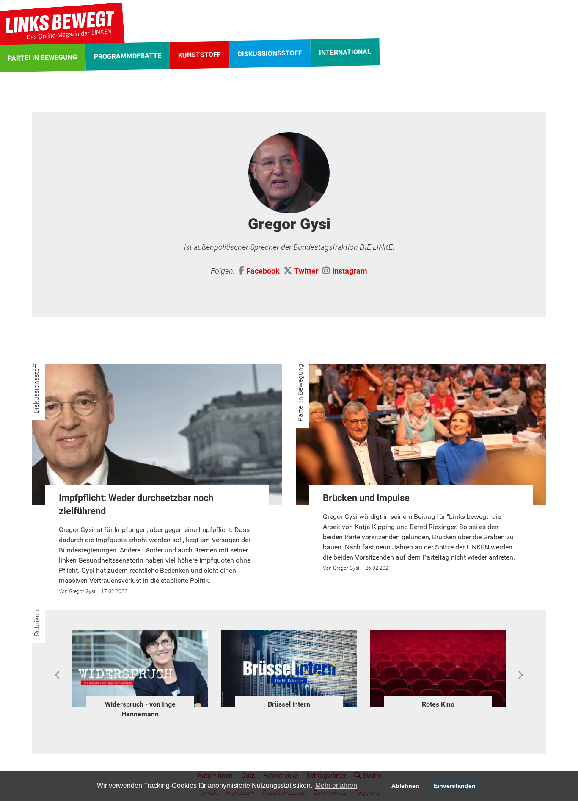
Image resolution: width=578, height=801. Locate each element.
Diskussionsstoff (36, 388)
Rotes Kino (289, 704)
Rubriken (37, 623)
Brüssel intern (140, 704)
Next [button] (520, 675)
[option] (140, 671)
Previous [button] (58, 675)
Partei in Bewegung (300, 392)
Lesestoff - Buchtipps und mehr (438, 709)
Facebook (263, 270)
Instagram (349, 270)
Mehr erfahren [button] (336, 785)
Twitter (306, 270)
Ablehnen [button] (405, 785)
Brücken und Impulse (366, 498)
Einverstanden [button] (455, 785)
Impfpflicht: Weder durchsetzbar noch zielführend (136, 504)
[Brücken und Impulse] (421, 434)
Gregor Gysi (82, 591)
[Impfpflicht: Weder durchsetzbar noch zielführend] (157, 434)
